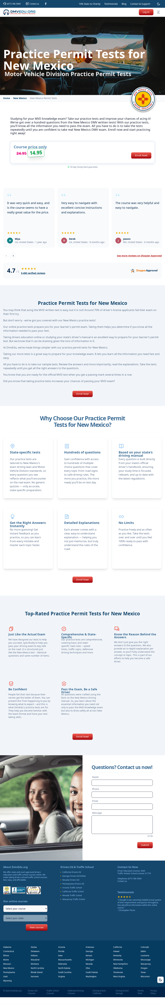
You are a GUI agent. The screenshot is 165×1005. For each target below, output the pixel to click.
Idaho (143, 951)
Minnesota (118, 959)
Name (95, 777)
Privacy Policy (153, 992)
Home (6, 98)
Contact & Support (140, 3)
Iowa (60, 955)
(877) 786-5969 (134, 878)
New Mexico (20, 98)
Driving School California (99, 992)
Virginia (61, 976)
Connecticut (8, 951)
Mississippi (145, 959)
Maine (6, 959)
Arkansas (90, 947)
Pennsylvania (9, 972)
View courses (37, 927)
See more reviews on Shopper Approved (139, 255)
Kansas (89, 955)
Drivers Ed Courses (32, 992)
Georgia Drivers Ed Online (74, 876)
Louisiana (145, 955)
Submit (145, 845)
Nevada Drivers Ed (70, 880)
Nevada (89, 964)
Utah (5, 976)
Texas (143, 972)
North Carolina (37, 968)
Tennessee (118, 972)
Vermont (35, 976)
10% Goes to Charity (89, 3)
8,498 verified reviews (33, 273)
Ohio (88, 968)
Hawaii (116, 951)
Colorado (145, 947)
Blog (124, 3)
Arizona (61, 947)
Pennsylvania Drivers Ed (73, 884)
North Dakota (64, 968)
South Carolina (64, 972)
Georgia (89, 951)
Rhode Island (36, 972)
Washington (91, 976)
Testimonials (111, 3)
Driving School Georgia (122, 992)
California (117, 947)
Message (97, 812)
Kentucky (117, 955)
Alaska (34, 947)
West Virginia (119, 976)
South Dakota (92, 972)
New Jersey (146, 964)
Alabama (7, 947)
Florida (61, 951)
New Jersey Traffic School (73, 899)
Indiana (34, 955)
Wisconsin (145, 976)
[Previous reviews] (6, 256)
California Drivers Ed (71, 872)
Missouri (7, 964)
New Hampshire (120, 964)
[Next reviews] (13, 256)
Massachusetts (65, 959)
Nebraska (62, 964)
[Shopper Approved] (144, 271)
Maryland (35, 959)
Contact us (122, 881)
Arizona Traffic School (72, 887)
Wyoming (7, 980)
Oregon (144, 968)
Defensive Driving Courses (76, 992)
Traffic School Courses (53, 992)
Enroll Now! (141, 155)
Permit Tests (141, 992)
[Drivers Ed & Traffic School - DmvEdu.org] (19, 12)
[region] (82, 218)
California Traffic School (73, 891)
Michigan (90, 959)
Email (95, 800)
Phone (95, 788)
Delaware (35, 951)
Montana (35, 964)
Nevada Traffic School (72, 895)
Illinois (6, 955)
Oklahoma (117, 968)
